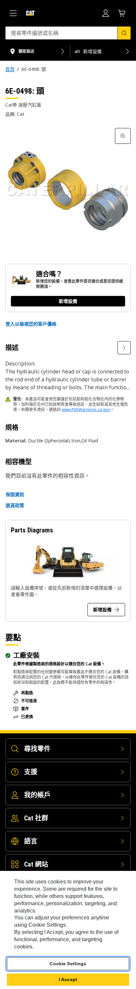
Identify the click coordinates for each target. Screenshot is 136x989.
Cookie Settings (68, 963)
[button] (31, 324)
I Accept (68, 979)
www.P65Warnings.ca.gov (86, 409)
